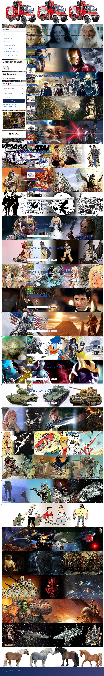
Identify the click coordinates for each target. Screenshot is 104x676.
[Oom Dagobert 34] (30, 314)
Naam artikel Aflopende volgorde (36, 204)
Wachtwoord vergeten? (9, 104)
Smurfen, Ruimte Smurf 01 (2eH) (46, 343)
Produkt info (8, 38)
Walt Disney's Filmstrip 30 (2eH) (46, 391)
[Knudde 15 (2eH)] (30, 290)
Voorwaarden (8, 48)
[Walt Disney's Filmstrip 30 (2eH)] (30, 385)
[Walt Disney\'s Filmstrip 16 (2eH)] (30, 361)
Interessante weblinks (11, 52)
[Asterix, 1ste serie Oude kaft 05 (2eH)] (30, 218)
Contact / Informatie (10, 55)
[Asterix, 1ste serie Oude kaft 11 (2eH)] (30, 266)
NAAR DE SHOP (9, 41)
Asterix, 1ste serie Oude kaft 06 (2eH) (49, 247)
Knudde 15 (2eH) (37, 295)
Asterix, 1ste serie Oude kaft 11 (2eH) (49, 271)
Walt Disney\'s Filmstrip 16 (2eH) (46, 367)
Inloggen (13, 101)
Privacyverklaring (9, 45)
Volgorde (29, 206)
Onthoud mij (8, 97)
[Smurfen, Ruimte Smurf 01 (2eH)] (30, 338)
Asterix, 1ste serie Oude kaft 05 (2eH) (49, 223)
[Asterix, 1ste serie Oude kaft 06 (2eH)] (30, 242)
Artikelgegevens (32, 238)
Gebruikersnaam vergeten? (11, 106)
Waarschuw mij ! (31, 283)
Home (6, 35)
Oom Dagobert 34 (37, 319)
